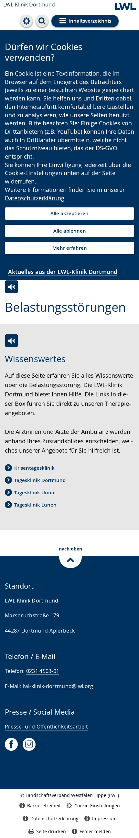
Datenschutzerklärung (34, 198)
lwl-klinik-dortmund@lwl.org (58, 686)
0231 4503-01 (42, 671)
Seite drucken (51, 831)
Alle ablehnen (69, 230)
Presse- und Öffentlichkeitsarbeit (46, 726)
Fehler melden (95, 831)
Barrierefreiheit (44, 805)
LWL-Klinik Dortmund (29, 4)
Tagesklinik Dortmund (40, 480)
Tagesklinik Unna (34, 492)
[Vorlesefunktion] (11, 286)
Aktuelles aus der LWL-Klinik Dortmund (62, 272)
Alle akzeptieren (69, 213)
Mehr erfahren (69, 248)
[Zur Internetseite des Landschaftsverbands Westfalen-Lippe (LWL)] (125, 7)
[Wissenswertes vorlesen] (11, 340)
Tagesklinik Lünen (35, 504)
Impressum (104, 818)
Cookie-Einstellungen (97, 805)
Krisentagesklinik (34, 468)
